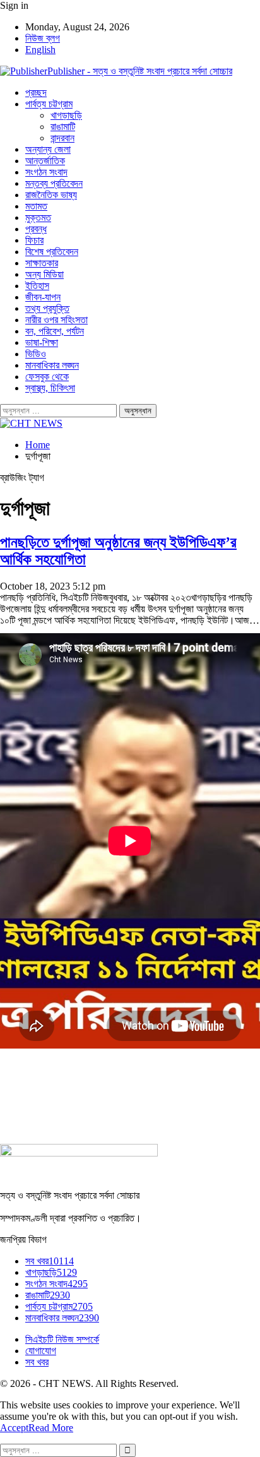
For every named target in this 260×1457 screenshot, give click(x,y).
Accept (14, 1427)
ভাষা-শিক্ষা (41, 342)
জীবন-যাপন (43, 297)
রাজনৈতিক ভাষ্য (51, 194)
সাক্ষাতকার (41, 263)
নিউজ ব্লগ (42, 38)
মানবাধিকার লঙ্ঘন (52, 365)
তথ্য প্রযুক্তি (47, 308)
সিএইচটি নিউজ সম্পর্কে (62, 1339)
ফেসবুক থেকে (47, 376)
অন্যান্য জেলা (48, 149)
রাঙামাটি (62, 126)
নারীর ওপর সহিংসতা (56, 319)
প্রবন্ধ (36, 228)
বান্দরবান (62, 138)
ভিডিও (35, 353)
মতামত (36, 206)
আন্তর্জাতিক (45, 160)
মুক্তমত (38, 217)
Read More (50, 1427)
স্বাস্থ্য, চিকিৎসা (50, 388)
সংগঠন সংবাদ (46, 172)
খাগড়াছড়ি (66, 115)
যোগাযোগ (40, 1350)
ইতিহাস (37, 285)
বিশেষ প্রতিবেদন (51, 251)
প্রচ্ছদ (36, 92)
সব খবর (49, 1261)
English (40, 49)
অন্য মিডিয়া (44, 274)
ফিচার (34, 240)
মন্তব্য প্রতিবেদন (54, 183)
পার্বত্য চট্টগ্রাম (49, 103)
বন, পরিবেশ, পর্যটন (54, 331)
